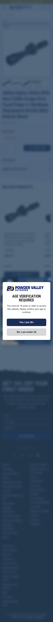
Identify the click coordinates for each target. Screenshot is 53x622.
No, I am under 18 (26, 332)
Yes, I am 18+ (26, 322)
